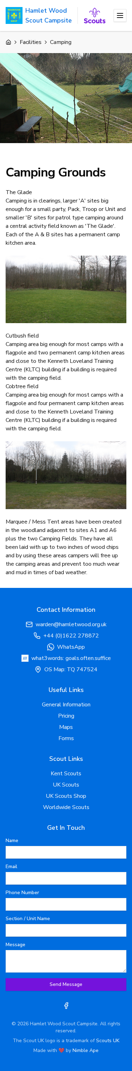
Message (15, 944)
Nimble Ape (86, 1050)
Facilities (31, 42)
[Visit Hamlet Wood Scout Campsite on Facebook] (66, 1005)
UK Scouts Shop (66, 796)
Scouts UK (107, 1040)
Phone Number (22, 892)
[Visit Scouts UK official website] (94, 15)
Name (12, 840)
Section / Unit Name (28, 918)
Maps (66, 727)
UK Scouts (66, 785)
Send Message (66, 984)
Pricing (66, 716)
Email (11, 866)
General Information (66, 704)
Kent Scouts (66, 773)
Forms (66, 738)
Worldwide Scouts (66, 807)
